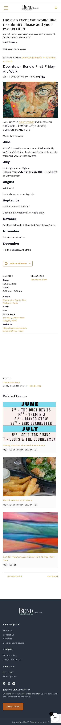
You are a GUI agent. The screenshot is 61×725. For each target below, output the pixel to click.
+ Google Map (34, 386)
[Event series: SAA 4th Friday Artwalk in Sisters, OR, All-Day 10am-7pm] (15, 565)
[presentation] (29, 421)
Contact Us (8, 635)
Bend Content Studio (13, 643)
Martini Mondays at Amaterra (17, 500)
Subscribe (13, 706)
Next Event (52, 576)
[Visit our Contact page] (13, 683)
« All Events (10, 42)
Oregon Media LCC (12, 659)
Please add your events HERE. (27, 26)
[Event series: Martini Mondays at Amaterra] (36, 504)
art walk (7, 317)
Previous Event (15, 576)
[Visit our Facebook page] (4, 683)
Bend (14, 320)
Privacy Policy (10, 655)
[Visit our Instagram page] (9, 683)
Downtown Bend (38, 279)
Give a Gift (8, 672)
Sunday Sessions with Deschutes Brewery (24, 445)
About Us (7, 630)
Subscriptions (9, 676)
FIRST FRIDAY (26, 122)
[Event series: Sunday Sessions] (36, 449)
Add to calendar (18, 263)
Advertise (7, 639)
